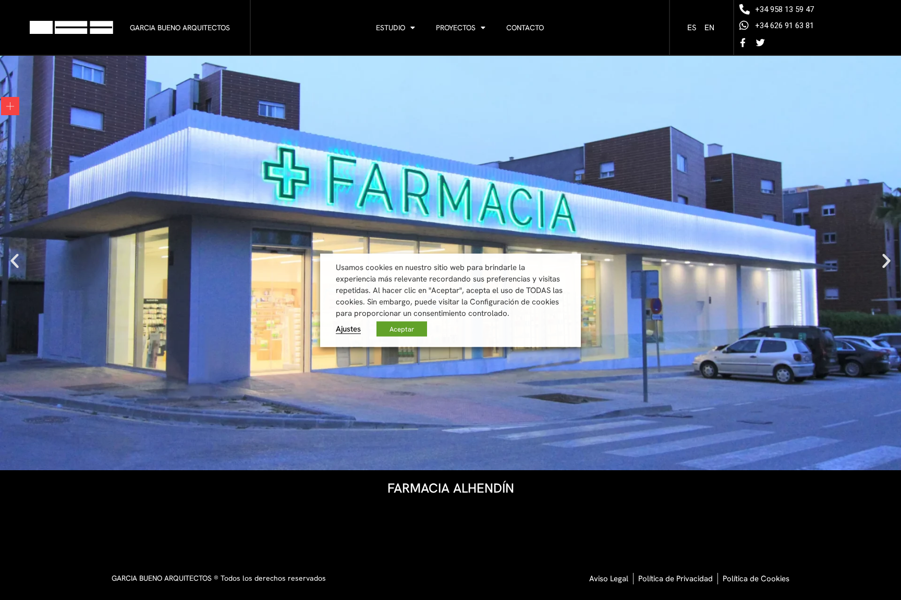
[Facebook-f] (743, 42)
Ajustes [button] (348, 328)
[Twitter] (761, 42)
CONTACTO (525, 27)
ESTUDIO (390, 27)
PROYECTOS (456, 27)
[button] (14, 260)
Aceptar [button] (401, 328)
